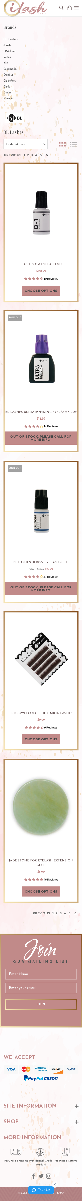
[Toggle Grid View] (62, 144)
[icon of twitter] (41, 1176)
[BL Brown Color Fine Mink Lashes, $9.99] (41, 658)
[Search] (61, 8)
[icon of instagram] (48, 1176)
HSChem (9, 51)
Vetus (7, 57)
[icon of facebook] (33, 1176)
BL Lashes (10, 39)
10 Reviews (51, 279)
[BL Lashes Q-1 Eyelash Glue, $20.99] (41, 210)
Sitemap (58, 1193)
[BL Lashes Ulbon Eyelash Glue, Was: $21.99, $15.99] (41, 508)
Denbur (8, 75)
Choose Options (41, 291)
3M (5, 63)
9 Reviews (51, 727)
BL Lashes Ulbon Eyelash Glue (41, 562)
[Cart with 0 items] (69, 8)
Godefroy (9, 80)
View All (8, 98)
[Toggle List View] (73, 144)
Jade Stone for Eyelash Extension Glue (41, 863)
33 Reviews (51, 577)
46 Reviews (51, 879)
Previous (12, 155)
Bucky (7, 92)
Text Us (44, 1190)
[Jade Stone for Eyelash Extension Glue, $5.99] (41, 806)
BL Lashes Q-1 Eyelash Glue (41, 264)
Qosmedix (10, 69)
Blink (6, 86)
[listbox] (25, 144)
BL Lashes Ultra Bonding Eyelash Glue (41, 412)
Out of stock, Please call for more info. (41, 438)
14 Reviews (51, 426)
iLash (7, 45)
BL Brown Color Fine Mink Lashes (41, 713)
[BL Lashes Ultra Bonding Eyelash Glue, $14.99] (41, 357)
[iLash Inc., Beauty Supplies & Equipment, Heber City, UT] (41, 1089)
